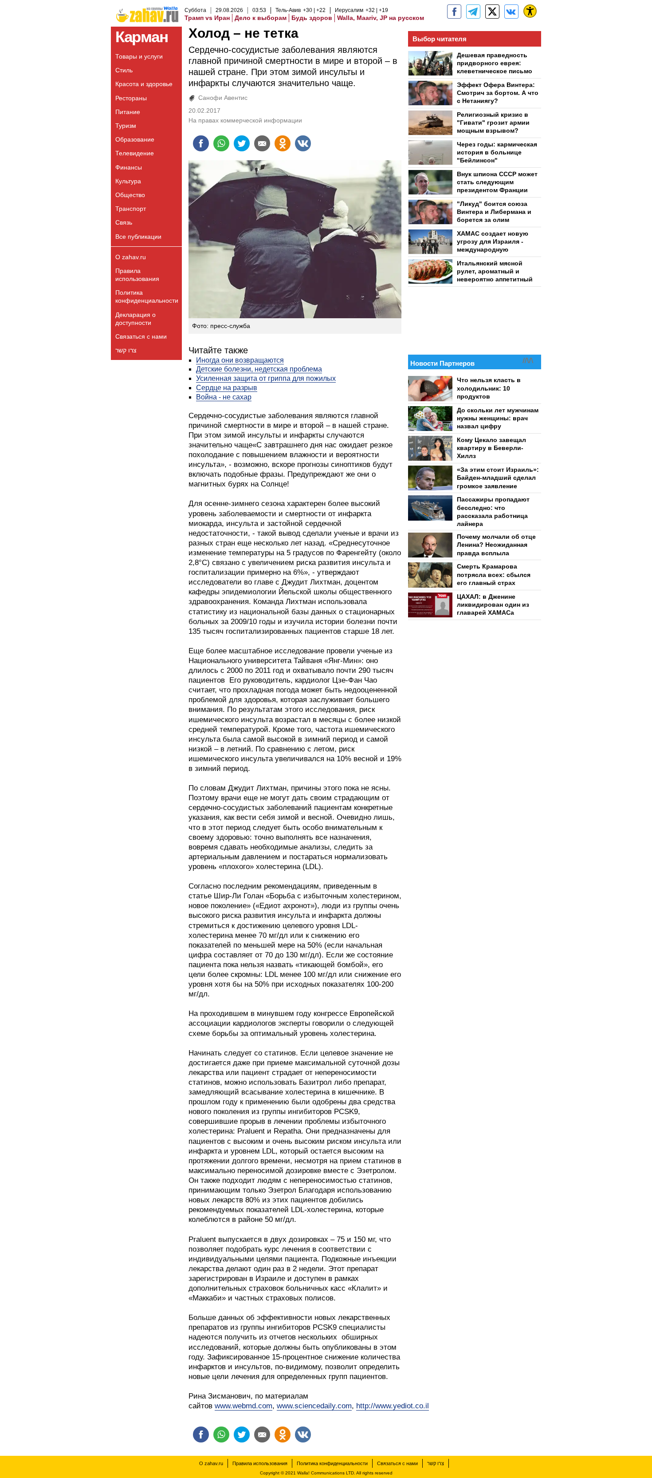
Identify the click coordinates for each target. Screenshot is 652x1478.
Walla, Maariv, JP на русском (380, 17)
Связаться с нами (141, 336)
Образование (134, 139)
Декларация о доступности (135, 318)
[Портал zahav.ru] (511, 11)
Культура (128, 181)
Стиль (124, 70)
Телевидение (134, 153)
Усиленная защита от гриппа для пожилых (266, 378)
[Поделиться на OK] (283, 143)
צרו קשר (126, 350)
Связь (123, 222)
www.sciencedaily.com (314, 1406)
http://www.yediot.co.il (392, 1406)
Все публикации (138, 236)
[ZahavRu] (492, 11)
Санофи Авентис (222, 97)
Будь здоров (311, 17)
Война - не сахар (223, 397)
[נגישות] (530, 11)
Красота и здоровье (144, 83)
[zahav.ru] (454, 11)
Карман (141, 36)
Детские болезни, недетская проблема (259, 369)
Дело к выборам (261, 17)
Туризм (125, 125)
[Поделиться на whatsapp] (221, 143)
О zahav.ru (130, 257)
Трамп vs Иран (207, 17)
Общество (130, 194)
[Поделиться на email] (262, 143)
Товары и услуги (139, 56)
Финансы (128, 167)
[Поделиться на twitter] (242, 143)
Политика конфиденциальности (146, 296)
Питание (127, 111)
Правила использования (137, 274)
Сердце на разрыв (226, 387)
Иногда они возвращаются (240, 360)
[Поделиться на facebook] (201, 143)
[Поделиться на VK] (303, 143)
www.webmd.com (243, 1406)
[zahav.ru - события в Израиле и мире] (473, 11)
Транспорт (130, 208)
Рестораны (131, 98)
